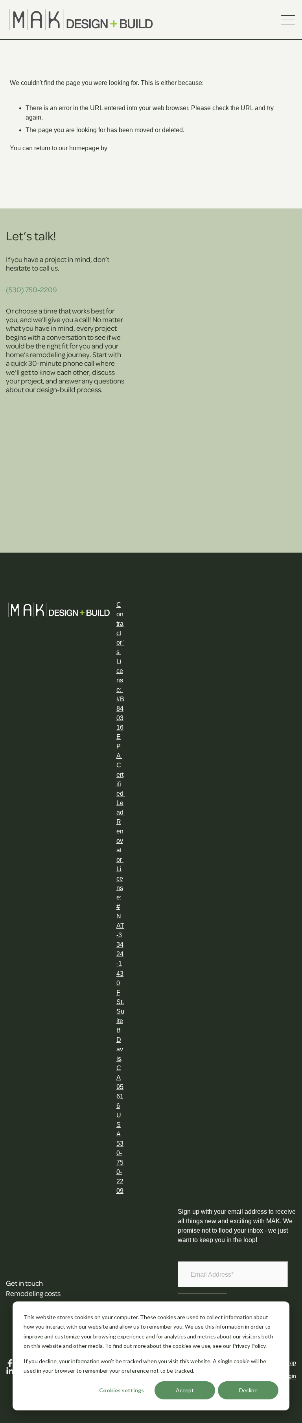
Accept (185, 1390)
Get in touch (24, 1282)
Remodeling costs (33, 1293)
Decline (248, 1390)
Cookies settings (121, 1390)
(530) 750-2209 (31, 289)
